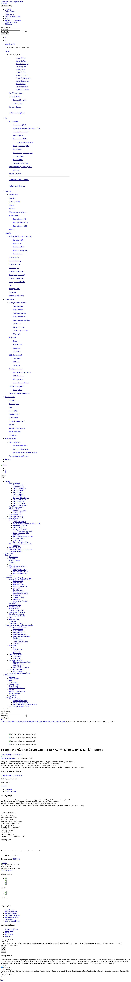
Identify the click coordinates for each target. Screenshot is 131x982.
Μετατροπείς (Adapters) (17, 275)
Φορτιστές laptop (14, 54)
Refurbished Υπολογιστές (19, 180)
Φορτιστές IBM (21, 72)
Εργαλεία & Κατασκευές (13, 16)
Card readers (17, 358)
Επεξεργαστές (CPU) (20, 139)
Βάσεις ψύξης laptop (20, 100)
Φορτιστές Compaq (22, 64)
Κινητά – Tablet (14, 414)
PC (6, 118)
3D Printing (8, 24)
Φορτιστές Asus (21, 61)
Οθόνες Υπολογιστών (16, 386)
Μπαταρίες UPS (14, 289)
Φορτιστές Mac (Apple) (23, 78)
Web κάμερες (17, 344)
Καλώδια (8, 233)
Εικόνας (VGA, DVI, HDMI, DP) (20, 236)
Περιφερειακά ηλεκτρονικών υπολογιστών (19, 625)
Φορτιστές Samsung (22, 81)
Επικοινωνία (9, 919)
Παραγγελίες (9, 931)
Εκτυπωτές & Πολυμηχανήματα (19, 393)
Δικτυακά (8, 191)
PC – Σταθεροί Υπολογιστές (14, 518)
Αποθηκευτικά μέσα (15, 369)
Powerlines (12, 198)
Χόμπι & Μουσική (11, 22)
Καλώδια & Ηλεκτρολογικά (14, 577)
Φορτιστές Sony (21, 84)
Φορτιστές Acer (21, 58)
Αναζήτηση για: (6, 27)
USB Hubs (16, 658)
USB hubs (16, 362)
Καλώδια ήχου (14, 268)
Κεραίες (11, 229)
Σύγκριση (4, 786)
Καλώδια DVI (17, 243)
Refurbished (9, 553)
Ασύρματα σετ (18, 306)
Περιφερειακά (9, 299)
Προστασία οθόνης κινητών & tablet (25, 452)
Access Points (13, 194)
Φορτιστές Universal (22, 89)
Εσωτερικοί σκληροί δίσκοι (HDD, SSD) (26, 128)
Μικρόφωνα (17, 351)
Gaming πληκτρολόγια (20, 330)
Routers (11, 205)
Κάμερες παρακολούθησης (18, 212)
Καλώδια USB (14, 257)
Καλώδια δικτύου (14, 264)
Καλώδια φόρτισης (15, 261)
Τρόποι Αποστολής (11, 912)
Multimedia (12, 337)
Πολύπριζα (12, 292)
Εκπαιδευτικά (9, 15)
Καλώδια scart (17, 254)
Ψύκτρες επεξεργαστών (25, 142)
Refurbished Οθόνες (17, 186)
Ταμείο (7, 933)
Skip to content (18, 2)
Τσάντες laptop (18, 103)
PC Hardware (13, 121)
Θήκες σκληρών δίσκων (21, 383)
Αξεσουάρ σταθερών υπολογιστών (20, 167)
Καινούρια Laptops (15, 107)
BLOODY (16, 859)
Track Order (9, 934)
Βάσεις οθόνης (18, 390)
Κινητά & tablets (10, 438)
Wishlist (7, 936)
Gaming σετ (17, 323)
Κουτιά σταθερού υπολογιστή (23, 153)
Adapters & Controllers (20, 132)
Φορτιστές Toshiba (22, 87)
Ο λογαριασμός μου (11, 929)
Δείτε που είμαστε (7, 870)
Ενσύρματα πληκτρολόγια (21, 320)
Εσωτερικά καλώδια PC (17, 282)
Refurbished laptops (17, 113)
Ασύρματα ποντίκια (19, 313)
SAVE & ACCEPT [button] (7, 975)
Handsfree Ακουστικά (20, 445)
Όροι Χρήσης (9, 910)
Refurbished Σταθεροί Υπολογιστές (20, 549)
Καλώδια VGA (18, 240)
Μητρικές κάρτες (18, 156)
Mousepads (16, 334)
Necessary (6, 967)
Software (8, 459)
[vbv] (6, 892)
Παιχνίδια (8, 9)
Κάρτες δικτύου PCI (19, 219)
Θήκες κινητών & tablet (20, 449)
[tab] (67, 789)
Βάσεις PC (16, 170)
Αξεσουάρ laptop (14, 96)
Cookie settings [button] (108, 943)
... (5, 461)
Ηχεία (15, 341)
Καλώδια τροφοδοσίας (16, 278)
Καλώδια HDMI (18, 247)
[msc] (6, 894)
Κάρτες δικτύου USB (20, 226)
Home (3, 721)
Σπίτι (6, 13)
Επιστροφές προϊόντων (12, 915)
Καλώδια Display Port (20, 250)
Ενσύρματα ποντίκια (19, 316)
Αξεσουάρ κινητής (15, 442)
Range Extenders (14, 201)
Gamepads (16, 365)
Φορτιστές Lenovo (22, 75)
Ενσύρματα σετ (18, 310)
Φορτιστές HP (20, 69)
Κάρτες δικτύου (14, 215)
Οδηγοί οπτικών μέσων (20, 163)
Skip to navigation (7, 2)
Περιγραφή (8, 789)
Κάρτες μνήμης (18, 379)
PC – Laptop (13, 411)
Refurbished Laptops (16, 516)
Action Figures (10, 11)
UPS (10, 285)
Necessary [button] (4, 965)
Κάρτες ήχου (17, 149)
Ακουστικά (16, 348)
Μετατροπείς (17, 595)
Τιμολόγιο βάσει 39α (12, 917)
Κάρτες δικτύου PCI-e (20, 222)
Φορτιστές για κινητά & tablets (19, 456)
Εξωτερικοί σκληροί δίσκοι (22, 372)
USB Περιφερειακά (15, 355)
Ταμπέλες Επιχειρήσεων (13, 20)
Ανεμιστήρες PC (18, 135)
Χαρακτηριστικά (10, 791)
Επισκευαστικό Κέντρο (12, 921)
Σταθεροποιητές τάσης (16, 296)
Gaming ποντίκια (18, 327)
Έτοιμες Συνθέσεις (15, 174)
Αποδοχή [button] (119, 943)
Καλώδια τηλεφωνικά (16, 271)
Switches (12, 208)
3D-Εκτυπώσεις (10, 397)
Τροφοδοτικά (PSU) (19, 125)
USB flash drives (18, 376)
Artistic (7, 18)
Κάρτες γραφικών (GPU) (21, 146)
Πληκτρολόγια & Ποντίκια (17, 303)
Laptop (7, 51)
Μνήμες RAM (18, 160)
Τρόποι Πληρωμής (11, 913)
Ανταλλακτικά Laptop (16, 93)
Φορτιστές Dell (21, 67)
